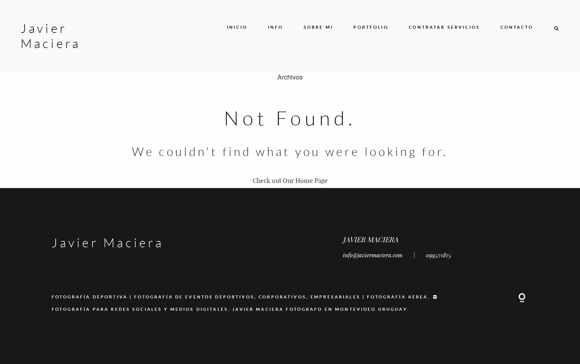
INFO (275, 27)
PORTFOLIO (370, 27)
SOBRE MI (318, 27)
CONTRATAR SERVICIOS (444, 27)
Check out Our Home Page (290, 180)
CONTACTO (517, 27)
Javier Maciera (41, 36)
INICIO (237, 27)
